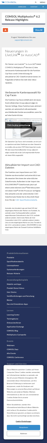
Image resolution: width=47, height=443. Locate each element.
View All (38, 29)
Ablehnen (23, 433)
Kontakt (34, 7)
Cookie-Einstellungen (23, 421)
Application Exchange (15, 327)
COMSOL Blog (12, 331)
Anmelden (22, 7)
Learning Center (13, 315)
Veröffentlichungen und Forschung (20, 296)
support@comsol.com (23, 40)
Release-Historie (13, 273)
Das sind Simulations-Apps (17, 304)
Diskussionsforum (14, 323)
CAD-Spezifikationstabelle (26, 200)
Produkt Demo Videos (15, 288)
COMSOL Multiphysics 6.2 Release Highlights (22, 18)
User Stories (11, 292)
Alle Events (11, 353)
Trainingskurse (12, 319)
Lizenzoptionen (13, 265)
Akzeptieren (23, 427)
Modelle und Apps (14, 284)
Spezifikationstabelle (15, 261)
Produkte (10, 257)
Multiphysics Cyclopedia (16, 335)
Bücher (9, 300)
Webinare (11, 345)
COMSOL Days (12, 349)
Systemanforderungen (15, 269)
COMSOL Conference (15, 357)
